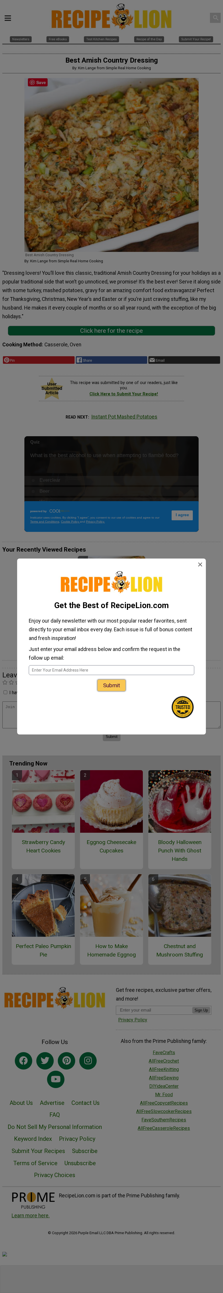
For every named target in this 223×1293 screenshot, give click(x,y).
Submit (111, 685)
